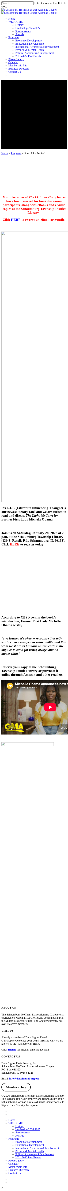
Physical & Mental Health (29, 1151)
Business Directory (18, 1169)
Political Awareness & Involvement (34, 1154)
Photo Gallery (16, 1160)
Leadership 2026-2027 (27, 1129)
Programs (16, 153)
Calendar (13, 1163)
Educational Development (29, 1144)
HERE (12, 1049)
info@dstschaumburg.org (24, 1078)
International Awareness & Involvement (37, 1148)
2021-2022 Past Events (28, 1157)
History (19, 1126)
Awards (19, 1135)
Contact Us (14, 1173)
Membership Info (17, 1166)
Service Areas (23, 1132)
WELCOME (15, 1123)
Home (4, 153)
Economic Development (28, 1141)
